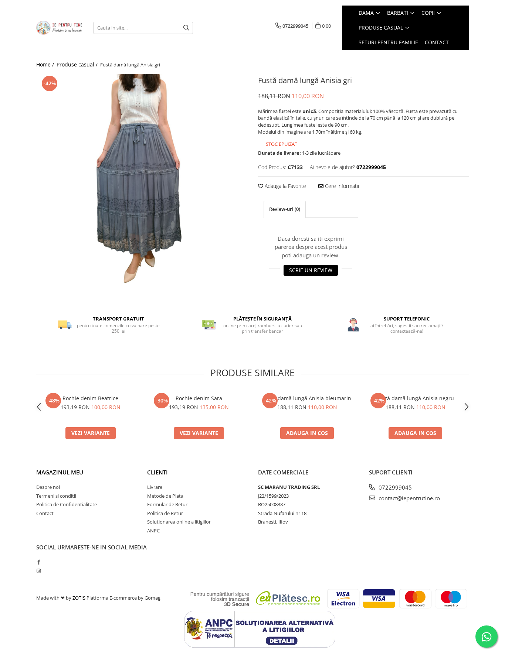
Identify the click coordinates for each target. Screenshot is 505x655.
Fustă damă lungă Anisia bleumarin (307, 398)
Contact (45, 513)
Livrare (154, 487)
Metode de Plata (165, 496)
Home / (45, 64)
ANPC (153, 530)
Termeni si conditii (56, 496)
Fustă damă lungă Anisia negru (415, 398)
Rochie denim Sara (199, 398)
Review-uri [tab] (284, 209)
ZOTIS (78, 597)
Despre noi (48, 487)
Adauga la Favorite (284, 185)
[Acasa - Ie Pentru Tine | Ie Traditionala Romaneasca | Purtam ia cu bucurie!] (59, 28)
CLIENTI (157, 472)
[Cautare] (186, 28)
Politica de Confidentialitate (66, 504)
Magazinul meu (59, 472)
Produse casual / (78, 64)
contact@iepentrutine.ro (408, 498)
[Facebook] (38, 562)
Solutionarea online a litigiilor (179, 521)
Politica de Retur (165, 513)
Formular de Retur (167, 504)
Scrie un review (310, 270)
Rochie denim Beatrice (90, 398)
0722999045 (394, 487)
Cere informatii (341, 185)
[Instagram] (38, 570)
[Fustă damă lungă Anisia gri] (141, 179)
